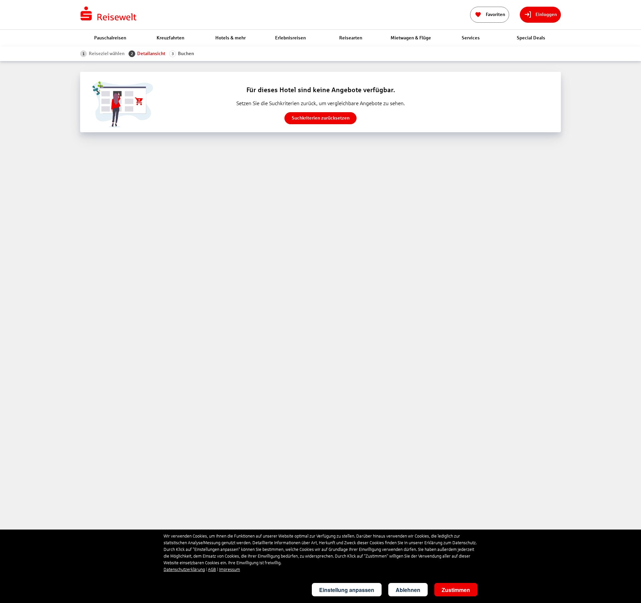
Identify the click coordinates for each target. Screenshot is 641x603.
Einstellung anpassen (346, 590)
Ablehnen (408, 590)
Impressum (229, 569)
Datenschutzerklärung (184, 569)
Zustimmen (456, 590)
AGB (212, 569)
